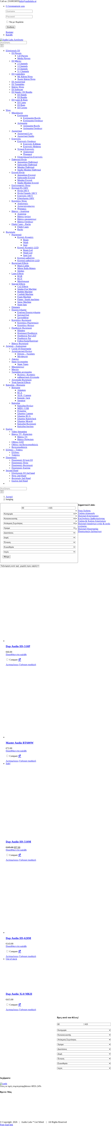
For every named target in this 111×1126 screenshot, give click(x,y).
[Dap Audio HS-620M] (42, 897)
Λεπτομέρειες (12, 664)
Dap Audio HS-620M (18, 938)
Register (9, 32)
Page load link (6, 1124)
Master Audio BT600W (20, 742)
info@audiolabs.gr (28, 1)
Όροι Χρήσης (84, 510)
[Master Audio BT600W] (42, 702)
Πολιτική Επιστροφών (88, 516)
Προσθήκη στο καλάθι (16, 654)
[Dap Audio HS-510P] (42, 606)
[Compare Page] (19, 659)
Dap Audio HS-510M (18, 841)
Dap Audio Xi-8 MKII (19, 993)
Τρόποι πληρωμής (86, 513)
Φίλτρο (6, 557)
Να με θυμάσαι (16, 22)
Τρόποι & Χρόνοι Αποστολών (92, 521)
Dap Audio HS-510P (18, 646)
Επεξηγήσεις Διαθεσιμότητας (91, 518)
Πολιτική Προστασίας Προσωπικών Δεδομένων (90, 530)
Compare (13, 659)
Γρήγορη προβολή (27, 664)
